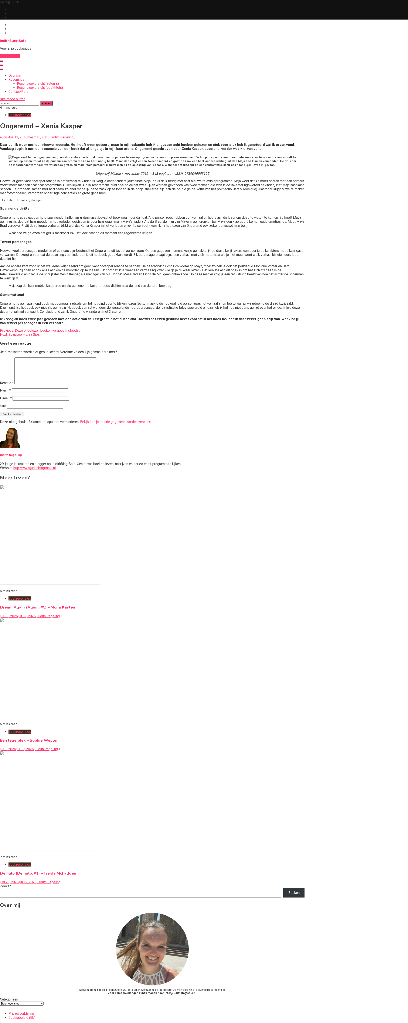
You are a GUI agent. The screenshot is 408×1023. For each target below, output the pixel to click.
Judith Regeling (62, 137)
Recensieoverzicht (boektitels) (40, 88)
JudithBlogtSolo (13, 40)
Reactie (7, 383)
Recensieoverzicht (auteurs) (38, 84)
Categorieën (9, 999)
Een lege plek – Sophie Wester (29, 740)
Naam (5, 390)
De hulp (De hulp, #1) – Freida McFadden (38, 873)
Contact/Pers (18, 92)
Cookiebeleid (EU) (21, 1018)
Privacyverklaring (21, 1014)
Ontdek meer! (10, 56)
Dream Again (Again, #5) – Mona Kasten (37, 607)
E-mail (6, 398)
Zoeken (5, 886)
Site (3, 406)
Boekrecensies (19, 115)
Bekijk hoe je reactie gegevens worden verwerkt (115, 422)
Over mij (14, 75)
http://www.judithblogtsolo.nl (34, 468)
